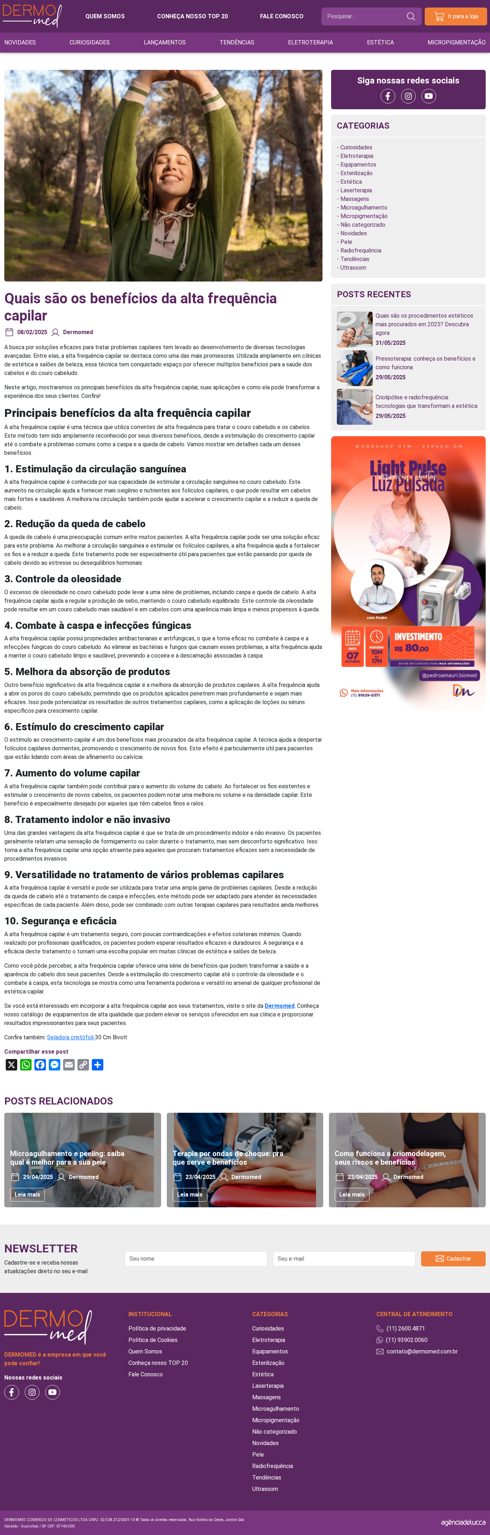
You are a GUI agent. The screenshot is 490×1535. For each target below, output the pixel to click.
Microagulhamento (363, 207)
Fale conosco (281, 16)
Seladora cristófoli (71, 1037)
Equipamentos (358, 164)
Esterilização (356, 173)
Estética (380, 42)
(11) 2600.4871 (406, 1328)
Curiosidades (90, 42)
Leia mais (27, 1194)
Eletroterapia (310, 42)
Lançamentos (165, 42)
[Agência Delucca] (463, 1522)
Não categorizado (362, 224)
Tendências (237, 42)
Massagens (354, 199)
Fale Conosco (145, 1374)
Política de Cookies (153, 1340)
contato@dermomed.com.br (422, 1351)
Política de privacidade (157, 1328)
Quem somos (105, 16)
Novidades (20, 42)
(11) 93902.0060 (407, 1340)
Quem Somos (145, 1351)
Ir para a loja (463, 16)
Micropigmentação (457, 42)
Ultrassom (353, 267)
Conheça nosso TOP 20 (192, 16)
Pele (346, 242)
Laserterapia (356, 190)
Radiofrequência (360, 250)
